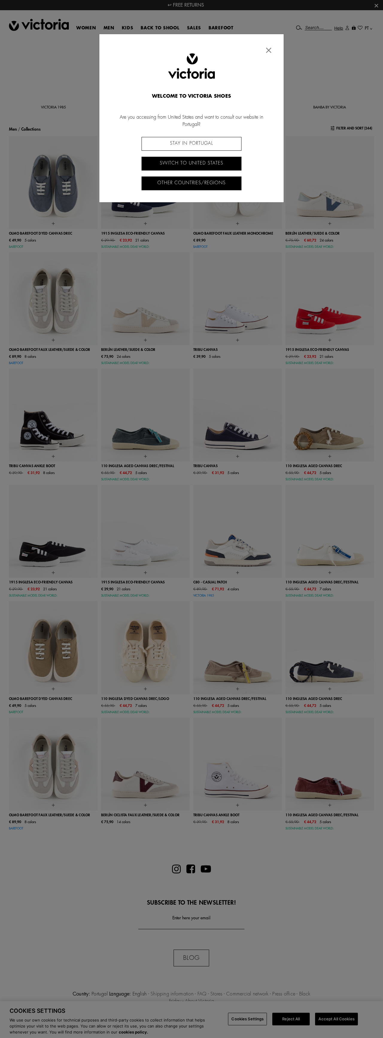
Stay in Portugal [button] (191, 143)
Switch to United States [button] (191, 163)
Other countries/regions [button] (191, 183)
